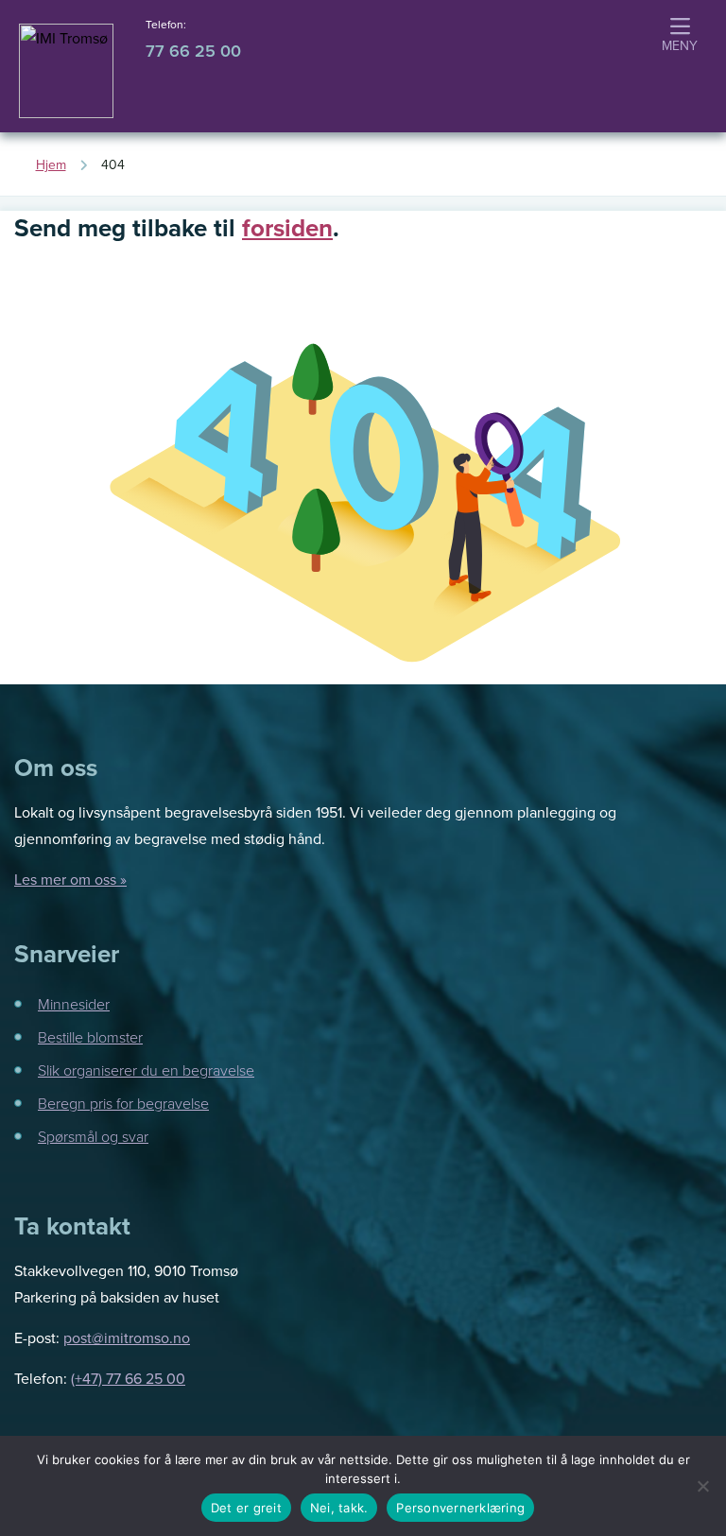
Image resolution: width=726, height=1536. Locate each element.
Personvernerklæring (460, 1507)
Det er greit (246, 1507)
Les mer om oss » (70, 879)
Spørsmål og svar (93, 1136)
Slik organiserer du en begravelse (146, 1070)
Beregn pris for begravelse (123, 1103)
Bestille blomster (90, 1037)
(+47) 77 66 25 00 (128, 1378)
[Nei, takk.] (702, 1485)
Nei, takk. (339, 1507)
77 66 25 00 (193, 50)
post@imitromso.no (126, 1337)
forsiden (287, 228)
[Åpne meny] (680, 36)
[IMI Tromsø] (66, 71)
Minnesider (74, 1003)
